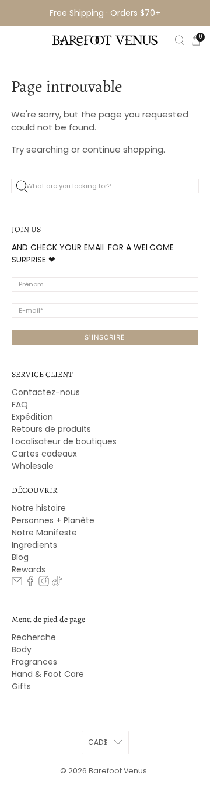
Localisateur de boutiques (64, 441)
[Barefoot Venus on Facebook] (30, 583)
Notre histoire (39, 508)
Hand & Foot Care (48, 674)
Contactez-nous (46, 392)
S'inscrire (105, 337)
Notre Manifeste (44, 532)
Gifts (21, 686)
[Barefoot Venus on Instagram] (43, 583)
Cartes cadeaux (44, 453)
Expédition (32, 417)
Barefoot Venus (119, 771)
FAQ (20, 404)
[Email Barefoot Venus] (17, 583)
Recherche (34, 637)
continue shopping (122, 149)
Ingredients (34, 545)
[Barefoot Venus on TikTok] (57, 583)
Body (22, 649)
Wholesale (33, 466)
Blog (20, 557)
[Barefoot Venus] (105, 40)
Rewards (29, 569)
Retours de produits (51, 429)
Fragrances (34, 662)
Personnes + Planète (53, 520)
